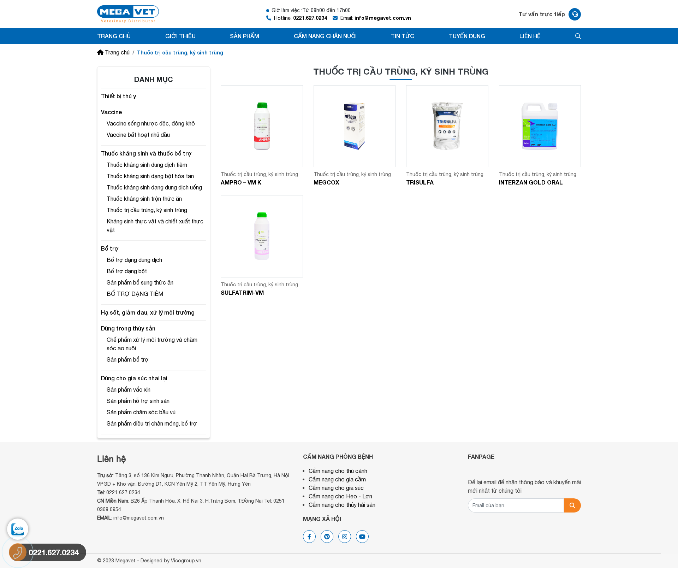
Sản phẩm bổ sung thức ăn (140, 282)
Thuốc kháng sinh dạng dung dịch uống (154, 187)
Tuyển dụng (467, 36)
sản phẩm (244, 36)
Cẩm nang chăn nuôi (325, 36)
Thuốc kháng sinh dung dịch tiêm (147, 165)
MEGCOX (326, 182)
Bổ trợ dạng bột (127, 271)
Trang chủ (114, 36)
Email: (375, 18)
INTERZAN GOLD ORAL (531, 182)
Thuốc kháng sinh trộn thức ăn (144, 198)
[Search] (572, 505)
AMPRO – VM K (241, 182)
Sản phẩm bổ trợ (128, 359)
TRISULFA (420, 182)
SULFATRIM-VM (242, 292)
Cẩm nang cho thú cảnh (338, 471)
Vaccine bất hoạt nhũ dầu (138, 134)
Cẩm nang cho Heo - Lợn (340, 496)
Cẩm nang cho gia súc (336, 488)
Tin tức (402, 36)
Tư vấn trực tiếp (541, 14)
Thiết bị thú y (118, 96)
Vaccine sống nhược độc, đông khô (151, 123)
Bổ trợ (109, 248)
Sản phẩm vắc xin (128, 389)
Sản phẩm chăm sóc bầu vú (141, 412)
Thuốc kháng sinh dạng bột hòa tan (150, 176)
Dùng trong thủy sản (128, 328)
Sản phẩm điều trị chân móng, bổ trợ (152, 423)
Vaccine (111, 112)
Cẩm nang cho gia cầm (337, 479)
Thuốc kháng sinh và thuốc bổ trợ (146, 153)
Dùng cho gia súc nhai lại (134, 378)
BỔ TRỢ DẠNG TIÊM (135, 294)
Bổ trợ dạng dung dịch (134, 260)
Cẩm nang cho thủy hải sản (342, 505)
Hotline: (300, 18)
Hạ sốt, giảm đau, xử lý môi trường (148, 312)
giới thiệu (180, 36)
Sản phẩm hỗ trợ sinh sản (138, 401)
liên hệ (530, 36)
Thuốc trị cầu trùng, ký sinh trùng (147, 210)
